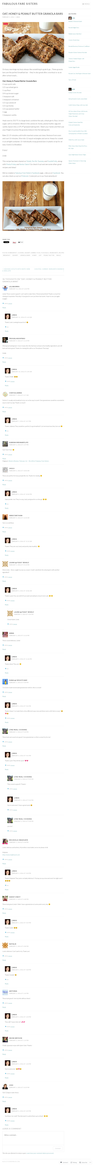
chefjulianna (15, 393)
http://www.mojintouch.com (11, 855)
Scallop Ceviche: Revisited (75, 92)
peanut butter (49, 255)
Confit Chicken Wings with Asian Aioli (78, 105)
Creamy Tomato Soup (74, 40)
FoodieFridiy (52, 161)
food (38, 252)
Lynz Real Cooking (18, 729)
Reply (4, 307)
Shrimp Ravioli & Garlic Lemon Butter (78, 99)
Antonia (13, 991)
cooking (21, 252)
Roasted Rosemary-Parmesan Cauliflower (79, 46)
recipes (61, 252)
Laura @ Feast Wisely (19, 562)
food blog (45, 252)
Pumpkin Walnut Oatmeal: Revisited (78, 52)
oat (40, 255)
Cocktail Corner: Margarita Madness (49, 270)
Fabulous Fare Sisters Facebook (27, 173)
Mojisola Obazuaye (18, 840)
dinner (33, 252)
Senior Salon (24, 164)
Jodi (11, 1085)
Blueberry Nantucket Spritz (75, 21)
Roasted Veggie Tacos (74, 27)
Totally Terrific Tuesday (35, 161)
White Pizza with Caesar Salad (76, 140)
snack (58, 255)
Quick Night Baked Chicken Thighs (77, 154)
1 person (10, 303)
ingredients (54, 252)
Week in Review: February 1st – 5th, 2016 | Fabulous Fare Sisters (29, 461)
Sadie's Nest (15, 897)
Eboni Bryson (15, 1038)
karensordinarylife (18, 442)
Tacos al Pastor (72, 80)
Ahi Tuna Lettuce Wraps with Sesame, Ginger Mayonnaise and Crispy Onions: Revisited (78, 114)
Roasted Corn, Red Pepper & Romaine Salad (79, 73)
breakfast (13, 252)
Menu (87, 4)
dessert (27, 252)
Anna (11, 633)
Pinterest (24, 176)
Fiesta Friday (11, 164)
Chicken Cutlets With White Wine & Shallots (16, 270)
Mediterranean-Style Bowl (75, 34)
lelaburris (14, 286)
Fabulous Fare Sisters (20, 3)
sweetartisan (15, 515)
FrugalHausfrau (17, 338)
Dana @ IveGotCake (18, 680)
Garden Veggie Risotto (74, 67)
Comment (58, 1148)
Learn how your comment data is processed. (40, 1153)
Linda (18, 17)
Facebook (56, 173)
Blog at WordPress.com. (11, 1161)
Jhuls (12, 468)
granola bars (25, 255)
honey (34, 255)
